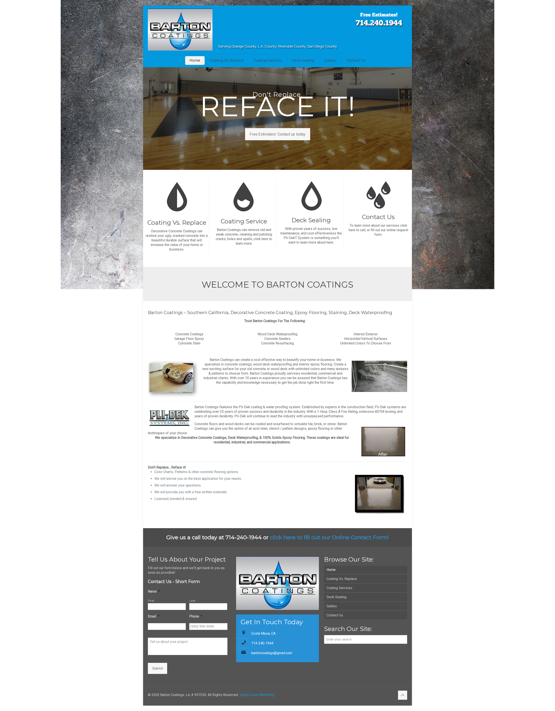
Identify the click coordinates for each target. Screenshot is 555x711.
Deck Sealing (336, 597)
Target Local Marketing (256, 695)
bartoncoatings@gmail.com (271, 653)
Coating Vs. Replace (341, 579)
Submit (157, 668)
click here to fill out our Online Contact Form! (329, 537)
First (151, 600)
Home (331, 570)
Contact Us (334, 615)
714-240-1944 (262, 643)
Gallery (331, 606)
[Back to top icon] (402, 695)
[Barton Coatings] (277, 29)
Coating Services (339, 588)
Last (192, 600)
